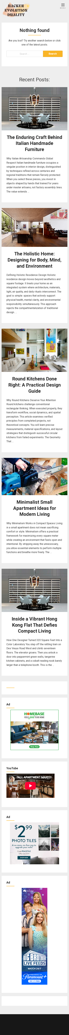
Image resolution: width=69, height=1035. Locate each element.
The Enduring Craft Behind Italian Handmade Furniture (34, 143)
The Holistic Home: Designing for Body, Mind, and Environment (34, 260)
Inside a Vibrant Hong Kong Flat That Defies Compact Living (34, 625)
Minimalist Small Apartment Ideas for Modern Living (34, 508)
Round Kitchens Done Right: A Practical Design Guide (34, 385)
